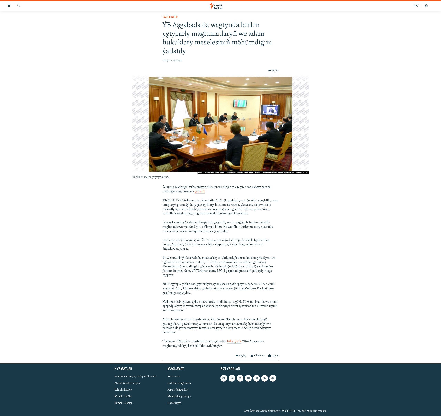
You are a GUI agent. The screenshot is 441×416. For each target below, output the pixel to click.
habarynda (234, 341)
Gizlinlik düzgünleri (179, 383)
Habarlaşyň (174, 403)
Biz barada (173, 377)
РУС (416, 5)
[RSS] (264, 378)
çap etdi (200, 191)
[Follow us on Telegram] (256, 378)
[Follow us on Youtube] (248, 378)
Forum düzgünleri (177, 390)
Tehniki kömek (123, 390)
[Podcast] (272, 378)
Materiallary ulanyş (179, 396)
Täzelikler (170, 17)
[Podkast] (426, 5)
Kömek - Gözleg (123, 403)
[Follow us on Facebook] (223, 378)
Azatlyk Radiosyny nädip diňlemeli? (135, 377)
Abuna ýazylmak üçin (127, 383)
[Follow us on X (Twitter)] (240, 378)
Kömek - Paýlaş (123, 396)
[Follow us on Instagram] (232, 378)
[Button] (273, 70)
